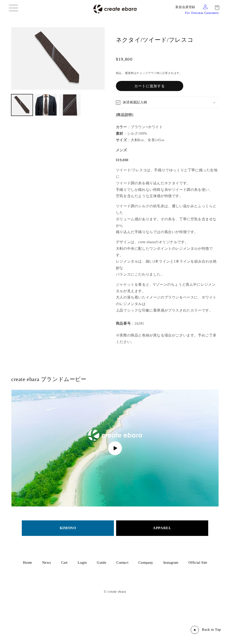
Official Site (197, 562)
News (46, 562)
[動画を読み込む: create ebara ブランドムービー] (115, 448)
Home (27, 562)
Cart (64, 562)
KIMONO (68, 528)
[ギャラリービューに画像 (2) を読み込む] (46, 105)
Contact (122, 562)
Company (145, 562)
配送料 (129, 73)
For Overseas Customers (202, 13)
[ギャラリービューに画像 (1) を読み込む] (22, 105)
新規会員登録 (185, 7)
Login (82, 562)
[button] (217, 8)
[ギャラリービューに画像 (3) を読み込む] (70, 105)
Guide (101, 562)
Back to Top (211, 629)
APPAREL (162, 528)
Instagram (170, 562)
